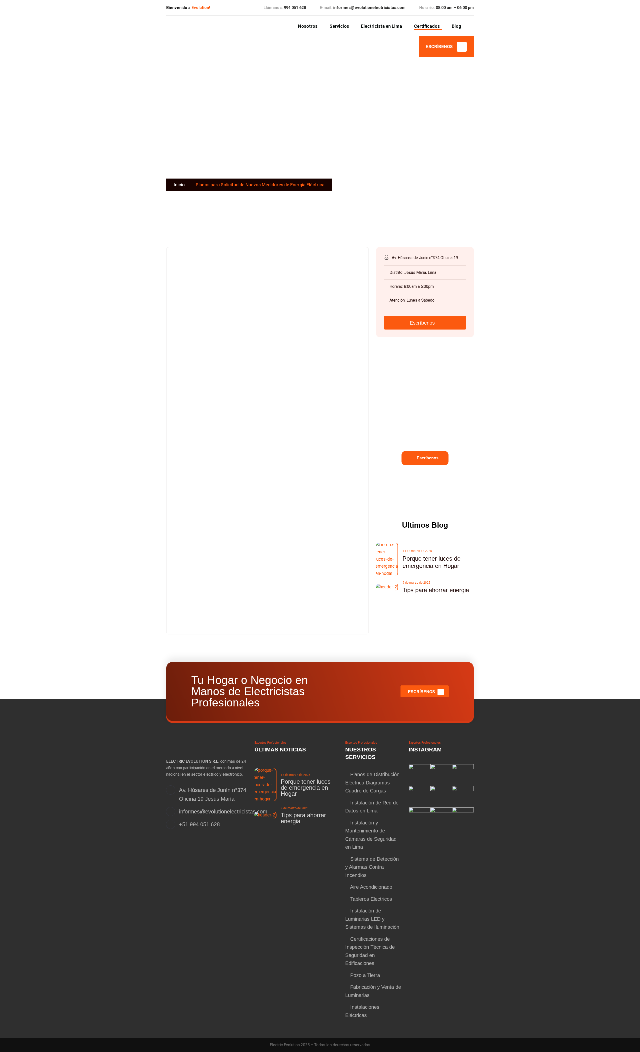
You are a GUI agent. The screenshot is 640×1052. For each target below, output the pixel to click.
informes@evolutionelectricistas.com (369, 7)
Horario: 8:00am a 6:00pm (412, 286)
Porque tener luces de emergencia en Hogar (305, 787)
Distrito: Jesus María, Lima (413, 272)
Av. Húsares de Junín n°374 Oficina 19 (425, 257)
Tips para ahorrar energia (435, 590)
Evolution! (201, 7)
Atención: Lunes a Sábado (412, 300)
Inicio (179, 184)
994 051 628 (295, 7)
